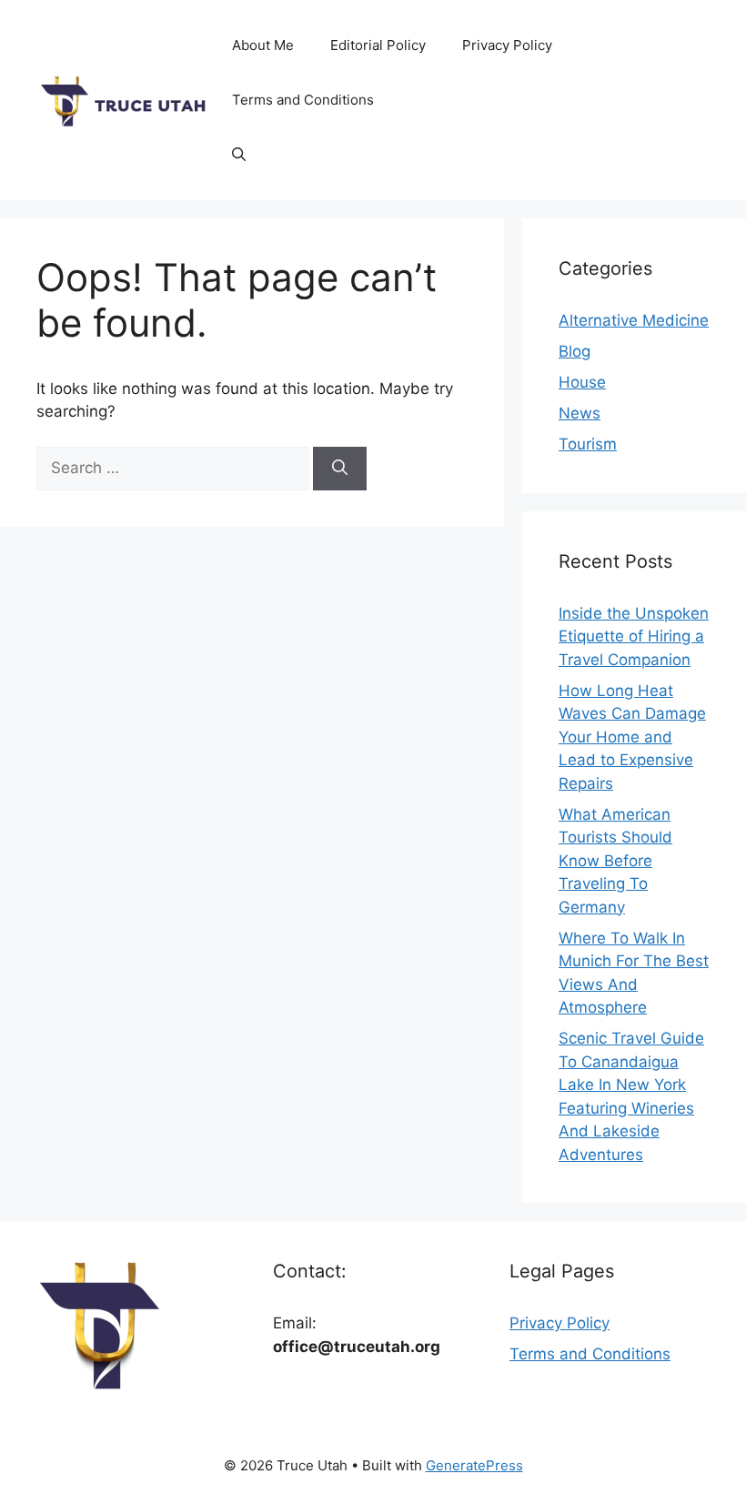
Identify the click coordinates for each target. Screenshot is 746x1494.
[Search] (340, 468)
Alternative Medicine (634, 320)
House (582, 382)
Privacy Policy (507, 45)
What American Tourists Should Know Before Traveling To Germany (615, 860)
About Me (263, 45)
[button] (239, 154)
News (579, 413)
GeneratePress (474, 1465)
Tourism (588, 444)
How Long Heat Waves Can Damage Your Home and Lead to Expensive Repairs (632, 736)
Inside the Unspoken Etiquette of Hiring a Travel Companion (634, 636)
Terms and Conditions (303, 99)
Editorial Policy (378, 45)
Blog (574, 351)
